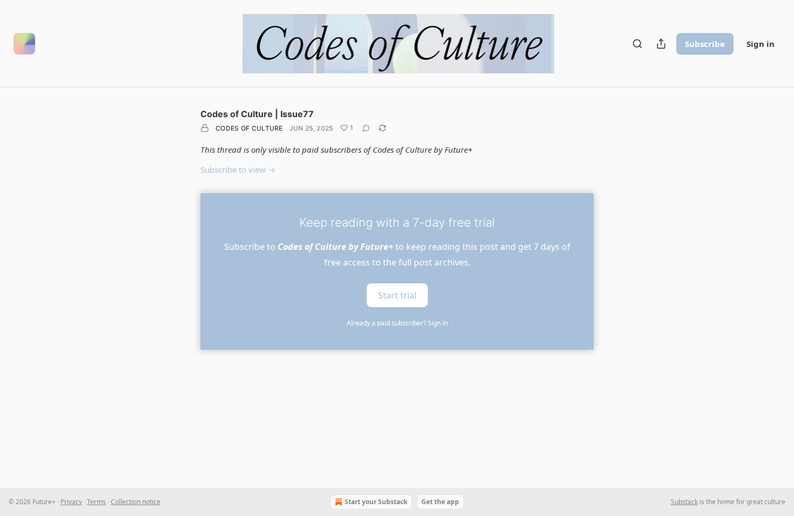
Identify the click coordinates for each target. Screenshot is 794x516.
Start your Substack (376, 501)
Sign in (760, 43)
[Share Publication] (661, 44)
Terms (96, 501)
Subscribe (705, 43)
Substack (684, 501)
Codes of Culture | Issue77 (257, 113)
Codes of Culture (249, 128)
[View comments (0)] (366, 127)
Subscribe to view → (237, 169)
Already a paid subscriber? (397, 323)
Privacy (71, 501)
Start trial (397, 295)
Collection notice (135, 501)
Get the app (440, 501)
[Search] (637, 44)
